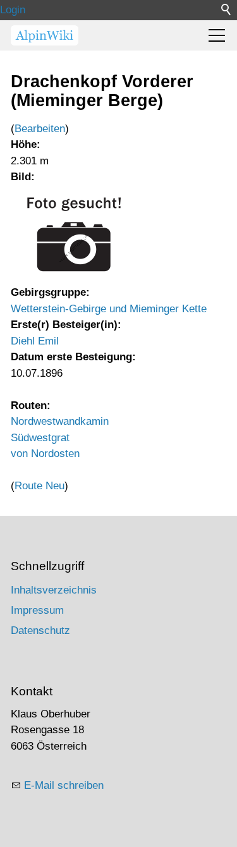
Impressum (37, 610)
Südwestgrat (40, 438)
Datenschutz (40, 631)
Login (12, 10)
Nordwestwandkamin (60, 421)
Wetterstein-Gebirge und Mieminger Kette (109, 309)
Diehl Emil (35, 341)
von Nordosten (45, 454)
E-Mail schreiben (64, 785)
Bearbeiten (40, 129)
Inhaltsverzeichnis (54, 590)
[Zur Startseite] (44, 35)
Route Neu (39, 486)
